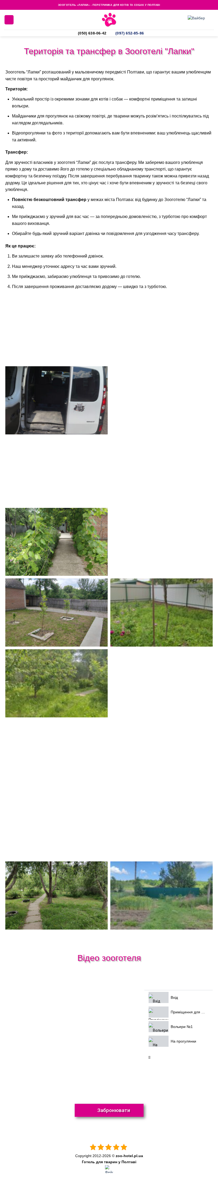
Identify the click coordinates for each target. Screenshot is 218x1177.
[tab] (178, 997)
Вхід (174, 997)
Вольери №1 (182, 1027)
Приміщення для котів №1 (193, 1012)
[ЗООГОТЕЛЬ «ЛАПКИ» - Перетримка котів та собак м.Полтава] (109, 19)
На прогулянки (183, 1041)
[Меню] (9, 19)
